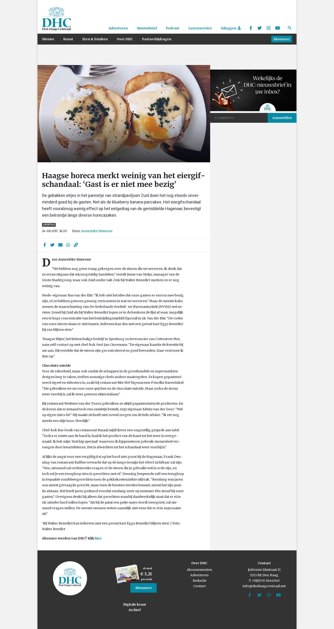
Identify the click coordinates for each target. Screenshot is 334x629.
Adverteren (118, 28)
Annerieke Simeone (96, 231)
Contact (199, 586)
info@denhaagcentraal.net (264, 586)
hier (98, 538)
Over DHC (125, 39)
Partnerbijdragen (156, 39)
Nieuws (48, 39)
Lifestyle (49, 224)
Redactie (199, 581)
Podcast (172, 28)
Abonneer (281, 39)
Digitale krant (134, 604)
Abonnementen (199, 570)
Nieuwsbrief (147, 28)
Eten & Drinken (95, 39)
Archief (135, 610)
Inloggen (229, 28)
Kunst (68, 39)
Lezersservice (200, 28)
